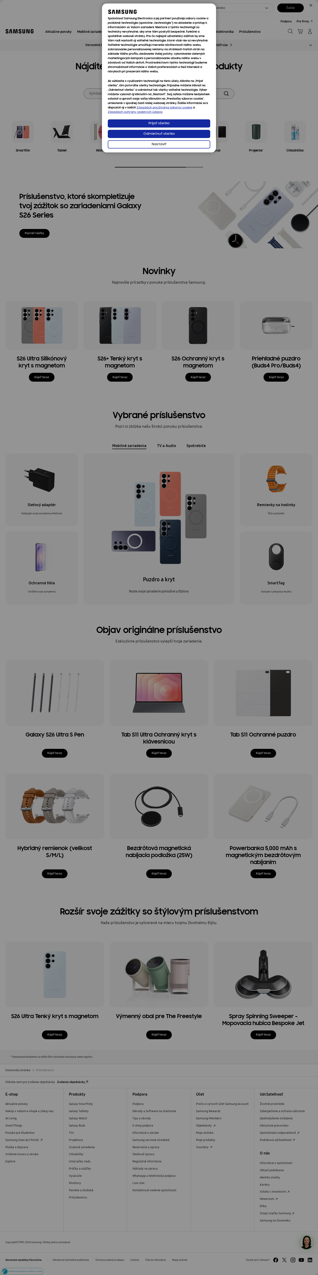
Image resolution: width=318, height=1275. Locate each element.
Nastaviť (159, 144)
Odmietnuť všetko (159, 134)
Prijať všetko (159, 123)
